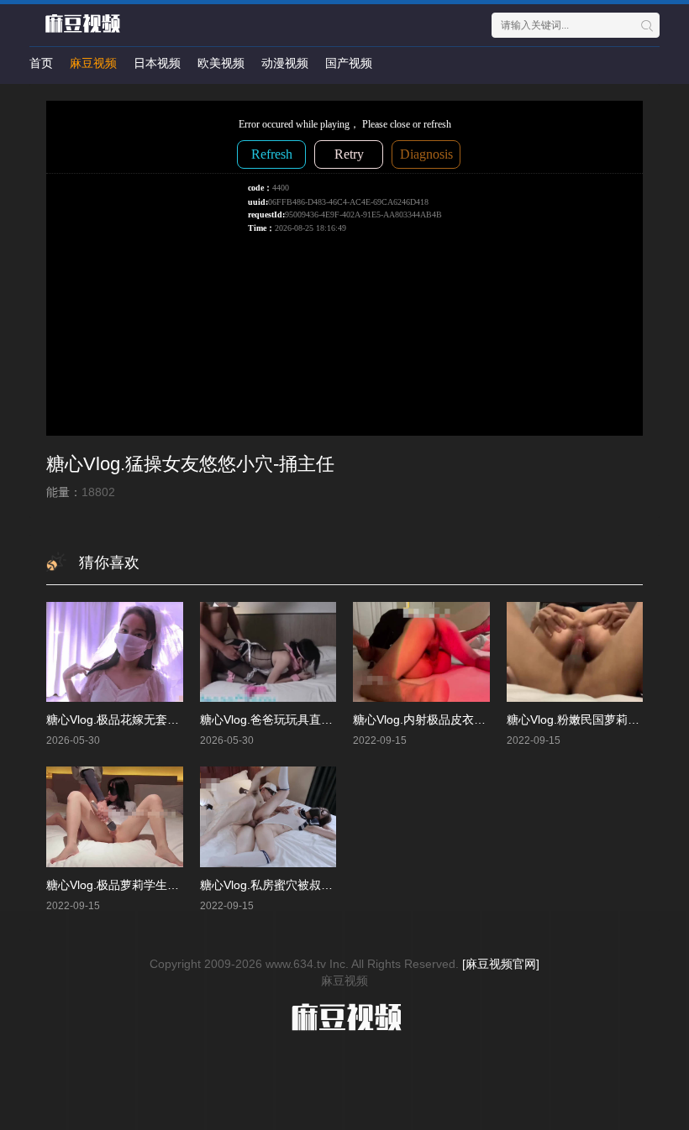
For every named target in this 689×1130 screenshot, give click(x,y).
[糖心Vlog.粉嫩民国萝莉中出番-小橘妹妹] (575, 652)
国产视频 (348, 63)
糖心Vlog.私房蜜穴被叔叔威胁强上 (290, 885)
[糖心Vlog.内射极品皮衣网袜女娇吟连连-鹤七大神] (421, 652)
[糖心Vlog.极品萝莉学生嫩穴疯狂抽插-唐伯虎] (114, 816)
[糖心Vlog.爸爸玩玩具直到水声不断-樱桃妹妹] (268, 652)
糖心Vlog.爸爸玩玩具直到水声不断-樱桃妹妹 (315, 719)
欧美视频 (221, 63)
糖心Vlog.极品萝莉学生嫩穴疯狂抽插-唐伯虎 (161, 885)
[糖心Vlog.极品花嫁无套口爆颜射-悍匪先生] (114, 652)
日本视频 (157, 63)
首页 (41, 63)
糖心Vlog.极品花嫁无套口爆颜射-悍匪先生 (156, 719)
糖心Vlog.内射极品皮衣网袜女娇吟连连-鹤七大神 (480, 719)
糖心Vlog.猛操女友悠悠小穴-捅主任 (190, 463)
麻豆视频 (93, 63)
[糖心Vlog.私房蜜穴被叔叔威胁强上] (268, 816)
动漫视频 (284, 63)
